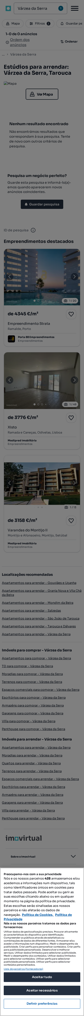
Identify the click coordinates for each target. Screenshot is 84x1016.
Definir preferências (42, 1004)
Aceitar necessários (41, 990)
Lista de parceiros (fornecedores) (23, 968)
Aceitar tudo (42, 977)
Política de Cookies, (38, 915)
